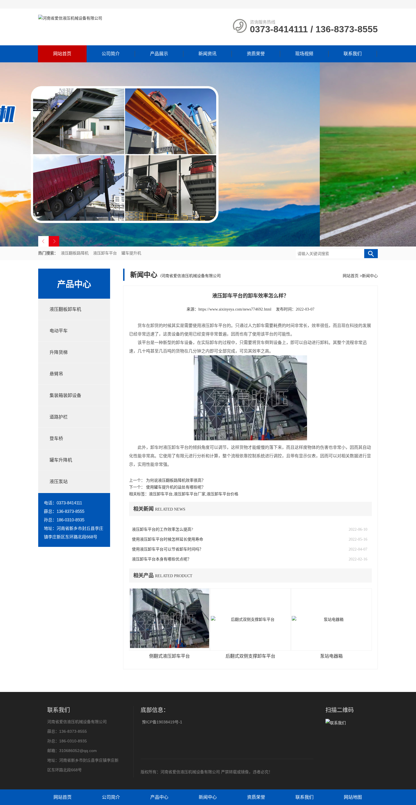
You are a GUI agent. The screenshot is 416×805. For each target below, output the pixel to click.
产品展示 (159, 53)
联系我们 (353, 53)
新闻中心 (370, 275)
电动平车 (59, 330)
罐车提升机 (131, 253)
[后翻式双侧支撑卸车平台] (250, 619)
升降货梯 (59, 352)
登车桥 (56, 438)
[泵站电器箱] (331, 619)
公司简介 (111, 53)
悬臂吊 (56, 373)
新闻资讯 (207, 53)
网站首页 (62, 53)
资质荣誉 (256, 53)
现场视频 (304, 53)
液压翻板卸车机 (65, 309)
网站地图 (353, 797)
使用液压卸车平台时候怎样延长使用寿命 (167, 539)
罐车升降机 (61, 460)
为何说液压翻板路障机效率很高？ (175, 480)
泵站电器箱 (331, 656)
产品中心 (159, 797)
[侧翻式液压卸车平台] (169, 619)
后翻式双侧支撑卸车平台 (250, 656)
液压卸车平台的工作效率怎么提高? (162, 529)
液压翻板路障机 (75, 253)
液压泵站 (59, 481)
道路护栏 (59, 417)
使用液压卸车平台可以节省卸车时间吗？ (167, 549)
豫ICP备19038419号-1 (162, 722)
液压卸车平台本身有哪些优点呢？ (161, 559)
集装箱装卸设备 (65, 395)
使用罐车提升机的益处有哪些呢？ (175, 487)
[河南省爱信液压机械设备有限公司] (70, 18)
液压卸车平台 (105, 253)
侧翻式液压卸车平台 (169, 656)
